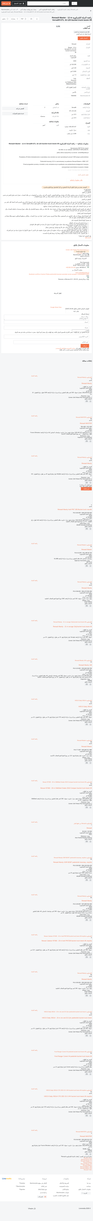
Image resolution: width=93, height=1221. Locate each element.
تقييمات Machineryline (62, 1192)
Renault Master (86, 549)
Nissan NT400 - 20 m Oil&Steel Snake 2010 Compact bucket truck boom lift (66, 788)
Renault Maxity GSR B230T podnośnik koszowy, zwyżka (72, 862)
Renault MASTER (86, 423)
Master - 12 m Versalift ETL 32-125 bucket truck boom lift (70, 50)
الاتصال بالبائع (83, 38)
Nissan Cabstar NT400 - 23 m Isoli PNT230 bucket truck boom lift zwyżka (67, 941)
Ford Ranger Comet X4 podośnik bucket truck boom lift (73, 1056)
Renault (74, 44)
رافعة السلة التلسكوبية (73, 56)
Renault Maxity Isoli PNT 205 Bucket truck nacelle (75, 509)
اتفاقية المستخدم (60, 348)
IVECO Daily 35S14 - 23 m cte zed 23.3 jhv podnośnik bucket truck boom (67, 1018)
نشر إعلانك (86, 489)
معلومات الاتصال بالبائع (85, 1189)
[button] (36, 19)
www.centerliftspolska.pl (82, 272)
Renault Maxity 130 (85, 665)
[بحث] (67, 3)
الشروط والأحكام (64, 1183)
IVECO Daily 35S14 (85, 706)
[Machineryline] (85, 3)
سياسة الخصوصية (70, 348)
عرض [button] (77, 267)
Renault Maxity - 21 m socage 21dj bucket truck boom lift (72, 626)
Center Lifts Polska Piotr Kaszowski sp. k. (77, 250)
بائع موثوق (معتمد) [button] (80, 251)
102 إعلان (79, 253)
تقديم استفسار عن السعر (80, 32)
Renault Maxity (87, 383)
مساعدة (89, 1186)
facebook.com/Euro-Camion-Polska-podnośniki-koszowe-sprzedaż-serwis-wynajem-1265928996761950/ (59, 274)
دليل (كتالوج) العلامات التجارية (61, 1195)
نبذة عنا (89, 1183)
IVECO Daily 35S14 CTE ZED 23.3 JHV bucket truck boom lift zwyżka (68, 1096)
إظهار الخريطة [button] (57, 293)
